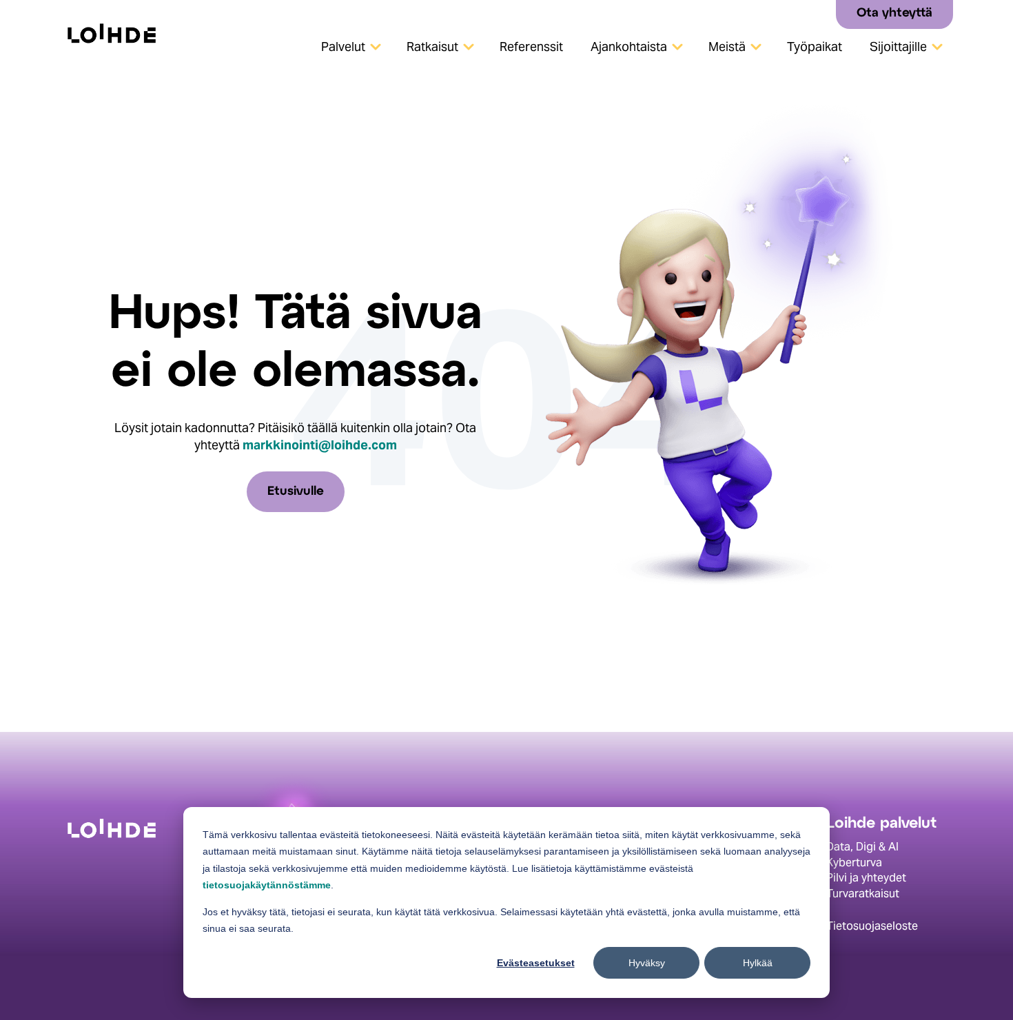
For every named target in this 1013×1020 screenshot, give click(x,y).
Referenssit (531, 46)
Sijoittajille (898, 46)
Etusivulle (295, 492)
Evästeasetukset (536, 962)
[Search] (820, 13)
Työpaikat (814, 46)
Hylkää (757, 962)
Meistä (727, 46)
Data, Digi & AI (862, 846)
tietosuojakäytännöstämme (267, 884)
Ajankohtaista (629, 46)
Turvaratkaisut (862, 893)
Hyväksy (646, 962)
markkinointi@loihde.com (320, 445)
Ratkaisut (432, 46)
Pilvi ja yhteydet (866, 877)
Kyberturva (854, 862)
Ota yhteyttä (894, 13)
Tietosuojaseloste (872, 926)
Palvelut (343, 46)
